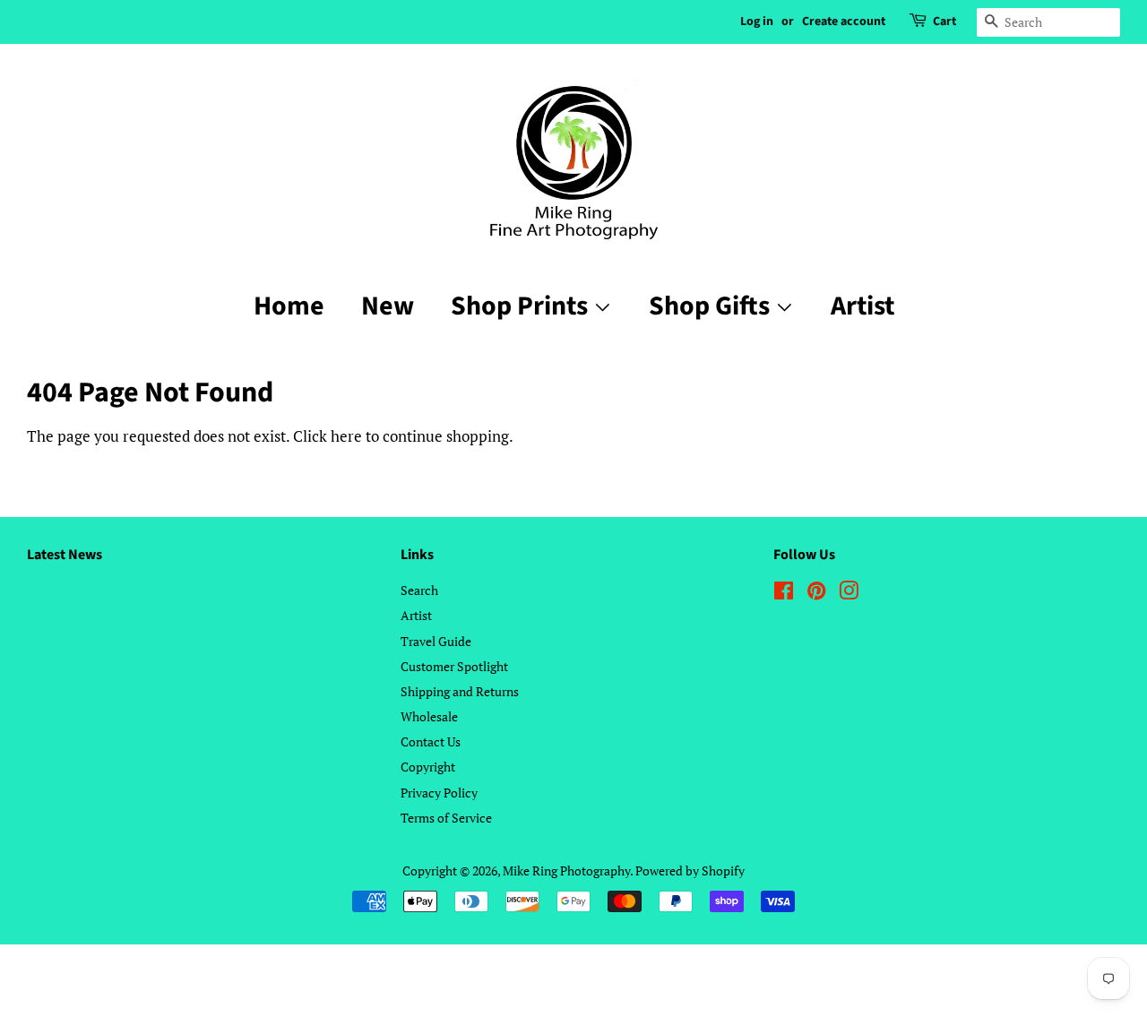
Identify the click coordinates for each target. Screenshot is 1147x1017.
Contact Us (431, 741)
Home (289, 306)
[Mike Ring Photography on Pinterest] (816, 593)
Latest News (64, 555)
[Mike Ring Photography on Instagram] (848, 593)
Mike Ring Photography (566, 870)
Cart (944, 21)
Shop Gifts (712, 306)
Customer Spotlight (454, 666)
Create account (843, 21)
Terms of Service (446, 817)
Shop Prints (522, 306)
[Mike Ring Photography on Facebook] (783, 593)
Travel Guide (436, 641)
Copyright (428, 766)
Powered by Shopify (690, 870)
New (387, 306)
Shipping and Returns (460, 691)
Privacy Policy (439, 792)
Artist (862, 306)
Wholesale (429, 716)
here (346, 436)
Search (419, 590)
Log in (756, 21)
